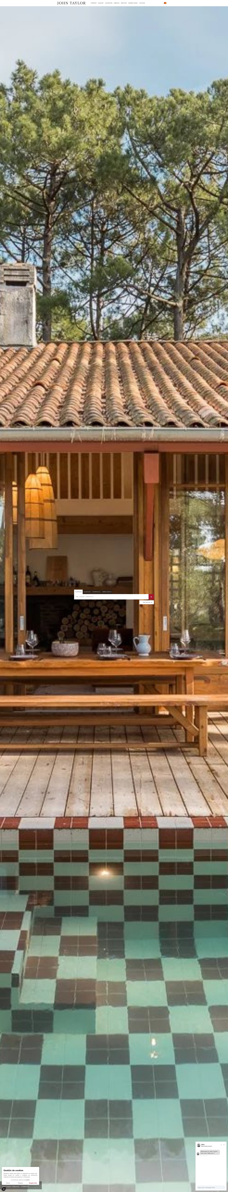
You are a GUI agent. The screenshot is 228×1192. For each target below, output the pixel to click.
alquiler (87, 591)
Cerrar (8, 1183)
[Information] (221, 1144)
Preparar (20, 1183)
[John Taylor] (71, 3)
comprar (78, 591)
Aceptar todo (33, 1183)
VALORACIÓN (108, 3)
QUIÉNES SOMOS (133, 3)
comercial (96, 591)
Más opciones (146, 602)
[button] (4, 1189)
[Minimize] (224, 1144)
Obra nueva (106, 591)
